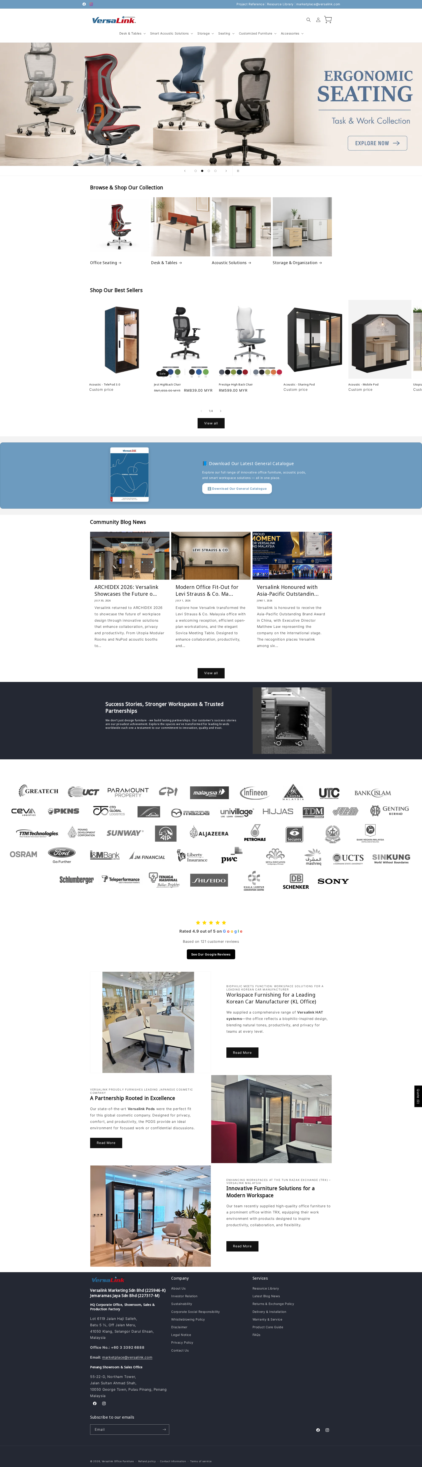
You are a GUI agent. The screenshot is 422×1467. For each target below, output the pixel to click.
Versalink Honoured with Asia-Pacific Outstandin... (288, 590)
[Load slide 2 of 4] (202, 171)
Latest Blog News (266, 1296)
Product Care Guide (268, 1327)
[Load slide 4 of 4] (215, 171)
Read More (242, 1052)
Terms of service (200, 1461)
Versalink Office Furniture (118, 1461)
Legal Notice (181, 1335)
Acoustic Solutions (229, 262)
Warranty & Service (267, 1319)
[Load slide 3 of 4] (209, 171)
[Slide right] (221, 411)
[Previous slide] (185, 171)
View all (211, 423)
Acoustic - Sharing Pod (299, 384)
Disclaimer (179, 1327)
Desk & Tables (164, 262)
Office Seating (103, 262)
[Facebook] (84, 4)
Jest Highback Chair (167, 384)
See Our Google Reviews (211, 954)
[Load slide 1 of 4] (195, 171)
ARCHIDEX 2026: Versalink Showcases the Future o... (126, 590)
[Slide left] (201, 411)
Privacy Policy (182, 1342)
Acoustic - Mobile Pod (363, 384)
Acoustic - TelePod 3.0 (104, 384)
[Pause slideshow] (237, 171)
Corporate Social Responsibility (195, 1312)
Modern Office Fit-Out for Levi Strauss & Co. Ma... (207, 590)
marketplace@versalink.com (318, 4)
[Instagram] (91, 4)
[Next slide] (226, 171)
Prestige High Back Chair (236, 384)
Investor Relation (184, 1296)
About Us (178, 1288)
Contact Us (180, 1350)
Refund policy (147, 1461)
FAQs (256, 1335)
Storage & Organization (295, 262)
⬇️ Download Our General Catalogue (237, 488)
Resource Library (280, 4)
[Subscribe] (164, 1429)
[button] (132, 33)
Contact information (173, 1461)
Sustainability (181, 1304)
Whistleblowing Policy (188, 1319)
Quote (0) (418, 1096)
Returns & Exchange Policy (273, 1304)
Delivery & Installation (269, 1312)
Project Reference (250, 4)
